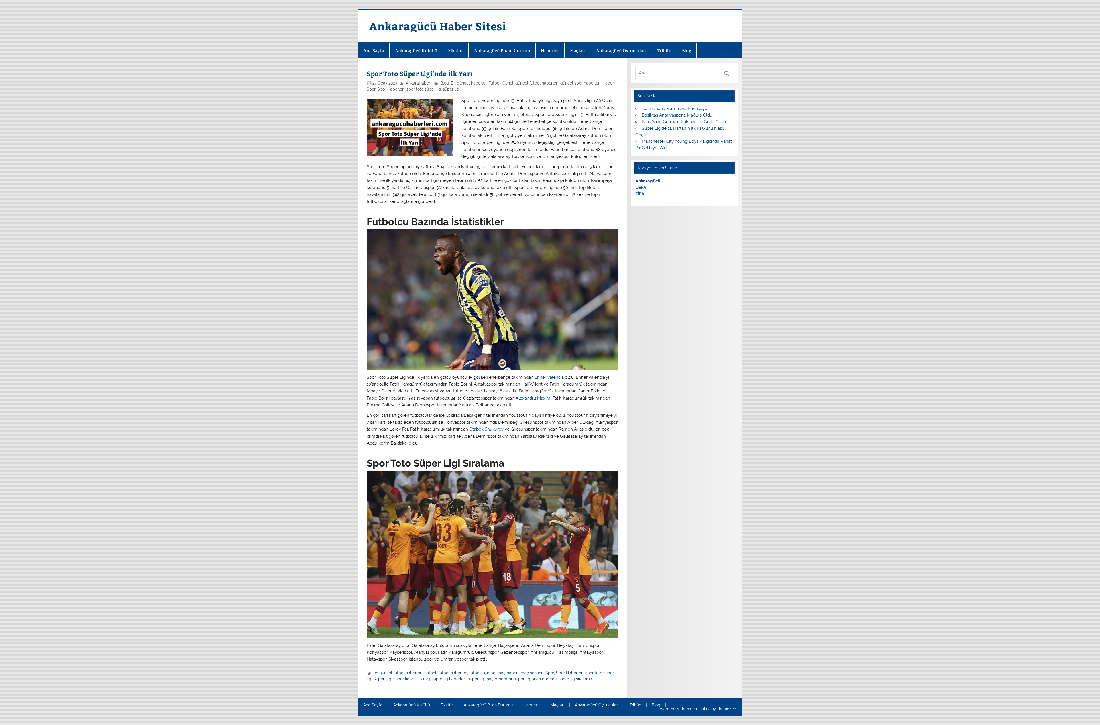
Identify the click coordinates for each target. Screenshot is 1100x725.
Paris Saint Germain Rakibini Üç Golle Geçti (684, 121)
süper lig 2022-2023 (411, 679)
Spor (371, 89)
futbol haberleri (452, 673)
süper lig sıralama (575, 679)
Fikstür (455, 50)
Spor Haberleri (390, 89)
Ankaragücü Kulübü (416, 50)
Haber (608, 83)
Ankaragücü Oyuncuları (621, 50)
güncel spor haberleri (580, 83)
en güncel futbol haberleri (398, 673)
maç (491, 673)
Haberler (550, 50)
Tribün (664, 50)
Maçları (578, 50)
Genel (507, 83)
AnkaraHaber (418, 83)
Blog (686, 50)
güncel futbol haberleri (536, 83)
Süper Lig (382, 679)
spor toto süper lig (423, 89)
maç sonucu (531, 673)
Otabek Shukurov (486, 429)
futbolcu (477, 673)
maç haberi (507, 673)
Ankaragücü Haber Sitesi (437, 26)
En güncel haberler (468, 83)
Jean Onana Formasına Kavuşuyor (675, 108)
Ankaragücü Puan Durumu (502, 50)
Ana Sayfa (373, 50)
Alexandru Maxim (533, 398)
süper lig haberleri (449, 679)
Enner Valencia (549, 377)
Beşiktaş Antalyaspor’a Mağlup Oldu (677, 115)
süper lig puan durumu (535, 679)
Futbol (494, 83)
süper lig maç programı (490, 679)
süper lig (451, 89)
